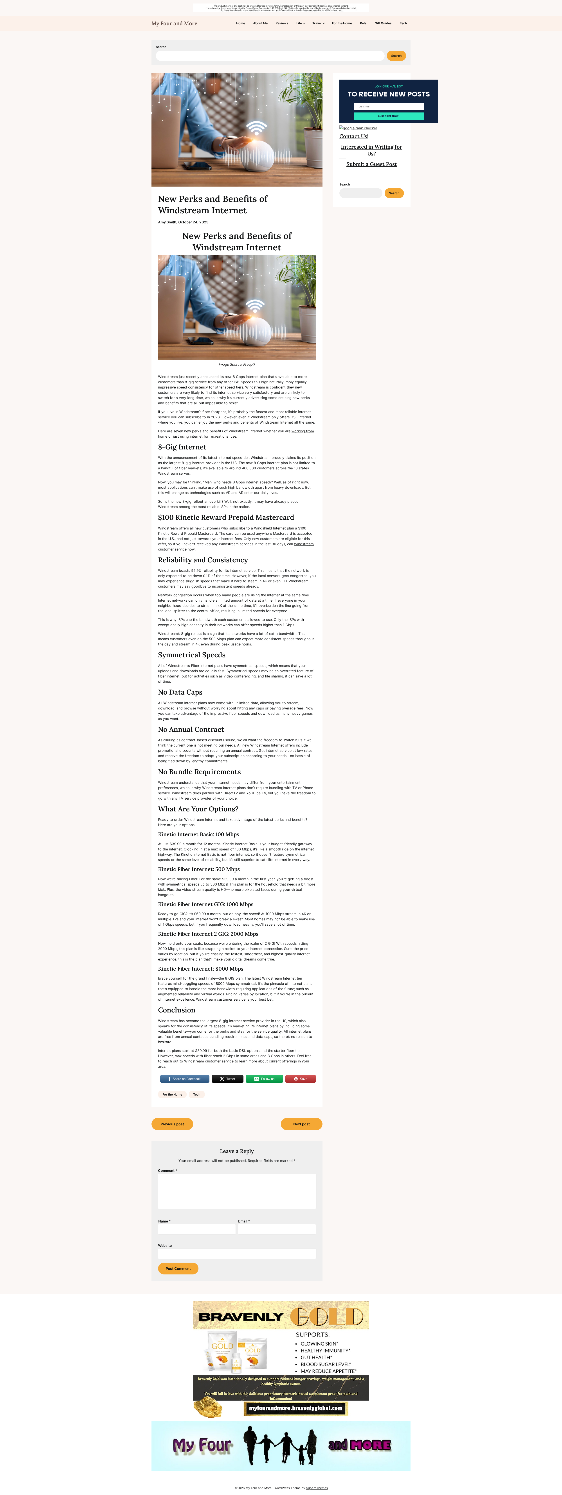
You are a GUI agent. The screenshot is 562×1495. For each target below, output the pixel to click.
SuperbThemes (317, 1488)
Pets (363, 23)
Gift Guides (383, 23)
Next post (301, 1124)
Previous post (172, 1124)
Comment (167, 1170)
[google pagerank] (358, 128)
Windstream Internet (276, 422)
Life (299, 23)
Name (164, 1221)
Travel (317, 23)
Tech (403, 23)
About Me (260, 23)
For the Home (342, 23)
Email (244, 1221)
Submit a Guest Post (371, 164)
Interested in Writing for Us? (371, 150)
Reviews (282, 23)
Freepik (249, 364)
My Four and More (174, 23)
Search (161, 47)
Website (165, 1245)
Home (240, 23)
